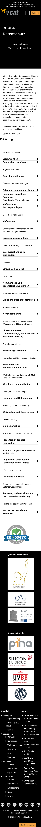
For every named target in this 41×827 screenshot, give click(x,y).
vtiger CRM (12, 773)
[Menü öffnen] (27, 13)
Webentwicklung (14, 745)
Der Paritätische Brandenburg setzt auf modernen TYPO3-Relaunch (32, 730)
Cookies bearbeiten (27, 825)
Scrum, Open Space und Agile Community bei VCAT (31, 772)
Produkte (7, 761)
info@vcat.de (28, 4)
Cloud (10, 730)
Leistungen (8, 734)
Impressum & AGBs (18, 810)
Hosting (10, 753)
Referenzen (12, 784)
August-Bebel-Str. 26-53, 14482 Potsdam (20, 6)
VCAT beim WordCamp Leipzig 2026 (29, 761)
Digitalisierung (13, 719)
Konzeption (12, 741)
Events (10, 796)
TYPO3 (10, 764)
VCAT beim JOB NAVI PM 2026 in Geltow (31, 719)
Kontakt (6, 810)
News (9, 792)
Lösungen (7, 716)
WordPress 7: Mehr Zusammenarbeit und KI (31, 742)
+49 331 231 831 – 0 (14, 4)
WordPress (12, 768)
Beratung (11, 737)
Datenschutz (32, 810)
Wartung (11, 757)
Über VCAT (8, 777)
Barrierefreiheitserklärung (20, 813)
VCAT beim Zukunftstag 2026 (31, 782)
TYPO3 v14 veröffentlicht (29, 752)
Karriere (35, 13)
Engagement (13, 788)
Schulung (11, 749)
